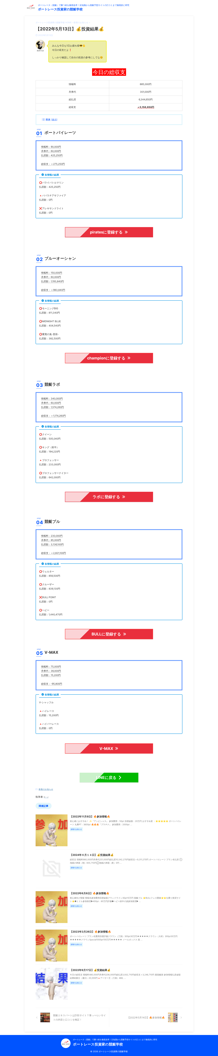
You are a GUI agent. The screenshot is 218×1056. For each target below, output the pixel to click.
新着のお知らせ (46, 789)
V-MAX (106, 748)
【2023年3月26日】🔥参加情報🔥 (90, 931)
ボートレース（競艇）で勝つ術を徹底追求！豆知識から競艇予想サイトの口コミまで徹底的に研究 (115, 1039)
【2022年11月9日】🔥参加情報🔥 (90, 816)
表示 (54, 119)
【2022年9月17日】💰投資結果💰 (90, 970)
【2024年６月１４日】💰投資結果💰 (92, 854)
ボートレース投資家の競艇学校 (60, 9)
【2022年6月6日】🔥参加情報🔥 (89, 893)
